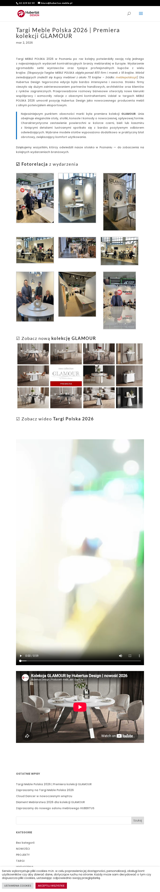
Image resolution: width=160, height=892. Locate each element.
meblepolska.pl (126, 77)
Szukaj (137, 820)
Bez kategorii (25, 843)
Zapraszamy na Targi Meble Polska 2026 (45, 790)
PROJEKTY (23, 855)
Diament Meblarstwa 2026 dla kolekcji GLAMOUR (50, 802)
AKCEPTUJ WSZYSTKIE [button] (51, 886)
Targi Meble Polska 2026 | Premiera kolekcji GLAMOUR (54, 784)
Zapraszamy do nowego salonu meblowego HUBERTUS (55, 808)
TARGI (20, 861)
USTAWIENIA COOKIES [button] (17, 886)
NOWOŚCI (23, 849)
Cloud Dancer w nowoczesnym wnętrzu (44, 796)
